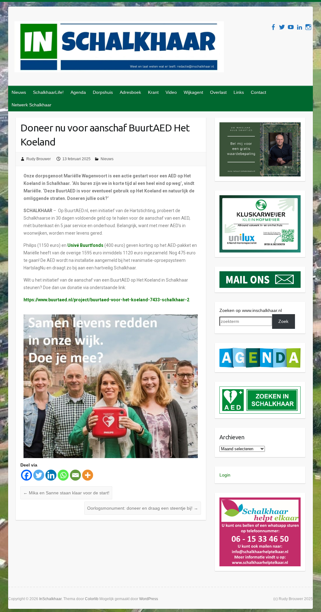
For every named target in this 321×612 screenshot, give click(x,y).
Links (239, 92)
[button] (260, 149)
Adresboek (130, 92)
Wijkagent (193, 92)
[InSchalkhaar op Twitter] (282, 27)
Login (224, 474)
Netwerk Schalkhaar (31, 104)
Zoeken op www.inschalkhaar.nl (250, 310)
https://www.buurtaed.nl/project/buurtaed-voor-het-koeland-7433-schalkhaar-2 (106, 299)
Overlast (218, 92)
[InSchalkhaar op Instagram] (308, 27)
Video (171, 92)
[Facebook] (26, 475)
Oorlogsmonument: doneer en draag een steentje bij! (142, 508)
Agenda (78, 92)
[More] (87, 475)
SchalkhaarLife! (48, 92)
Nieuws (19, 92)
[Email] (75, 475)
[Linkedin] (50, 475)
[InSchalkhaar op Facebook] (273, 27)
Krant (153, 92)
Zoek (283, 321)
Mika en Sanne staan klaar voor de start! (66, 492)
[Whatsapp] (63, 475)
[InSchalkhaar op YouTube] (291, 27)
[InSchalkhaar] (119, 48)
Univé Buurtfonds (85, 245)
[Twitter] (38, 475)
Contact (258, 92)
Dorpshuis (103, 92)
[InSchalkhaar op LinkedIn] (299, 27)
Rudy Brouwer (38, 159)
